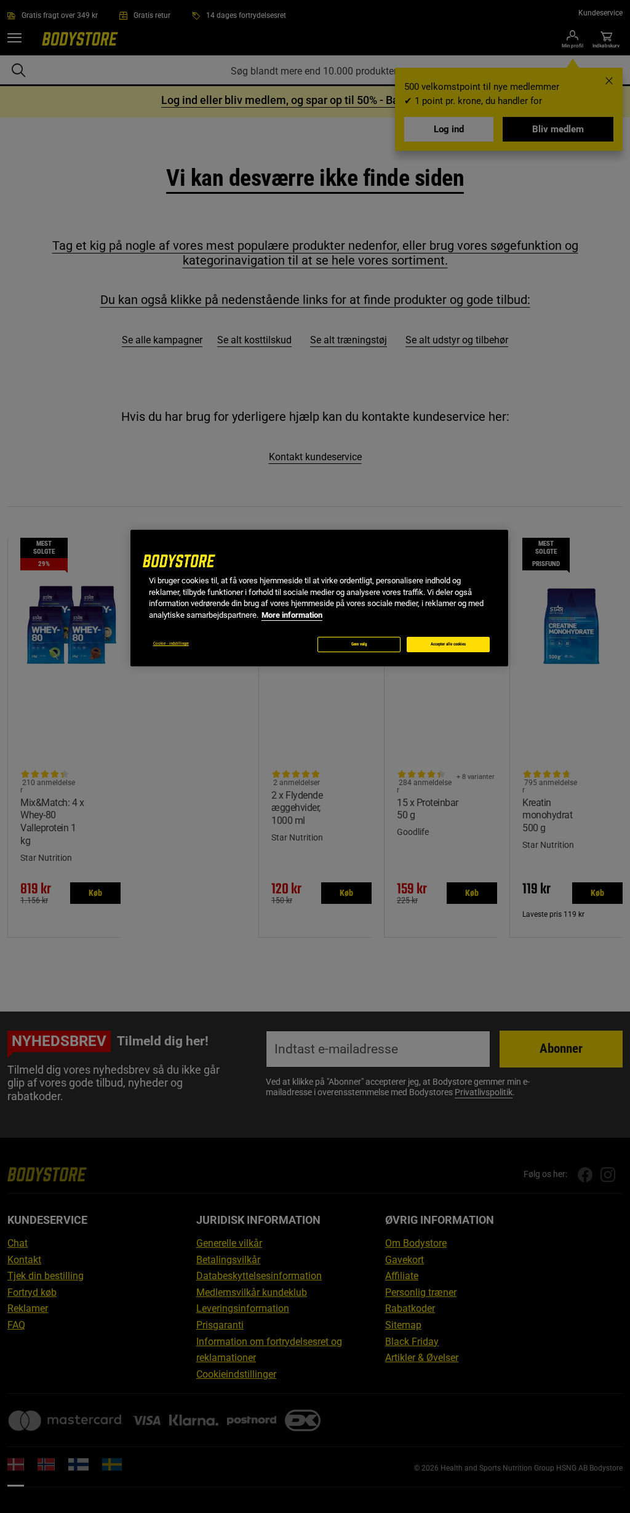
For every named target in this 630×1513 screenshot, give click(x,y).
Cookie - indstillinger (171, 643)
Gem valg (359, 644)
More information (291, 615)
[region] (319, 598)
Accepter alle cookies (448, 644)
